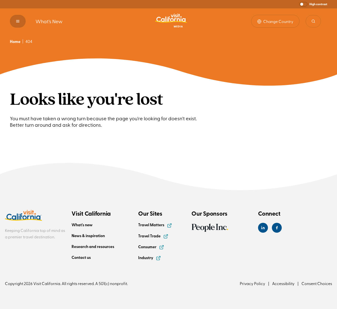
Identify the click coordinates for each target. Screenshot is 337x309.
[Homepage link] (171, 21)
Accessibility (283, 283)
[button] (313, 4)
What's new (82, 224)
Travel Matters (151, 224)
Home (15, 41)
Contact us (81, 257)
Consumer (147, 246)
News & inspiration (88, 235)
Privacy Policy (252, 283)
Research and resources (93, 246)
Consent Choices (316, 283)
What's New (49, 21)
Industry (146, 257)
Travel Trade (149, 236)
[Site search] (313, 21)
